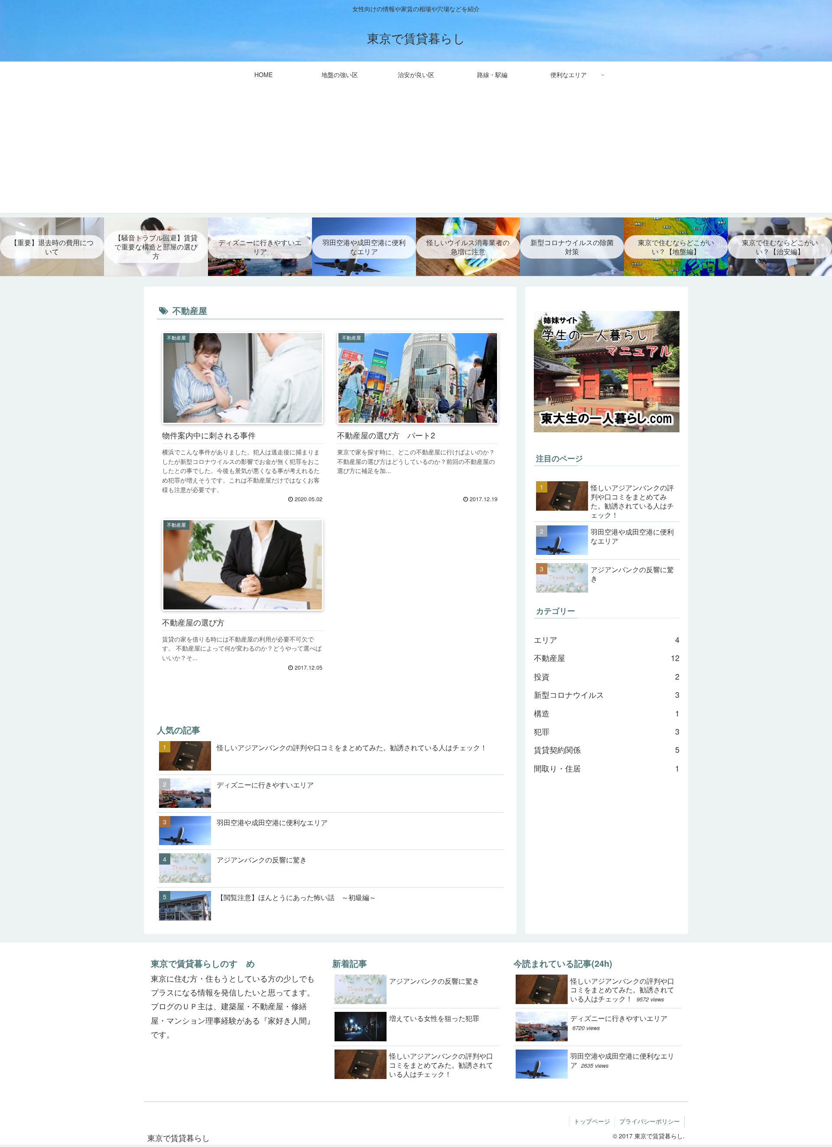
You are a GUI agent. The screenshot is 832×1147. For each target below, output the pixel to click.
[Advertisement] (416, 152)
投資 (606, 676)
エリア (606, 639)
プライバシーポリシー (649, 1121)
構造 (606, 713)
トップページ (592, 1121)
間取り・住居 (606, 768)
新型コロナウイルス (606, 694)
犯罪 (606, 731)
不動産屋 (606, 657)
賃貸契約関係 (606, 749)
